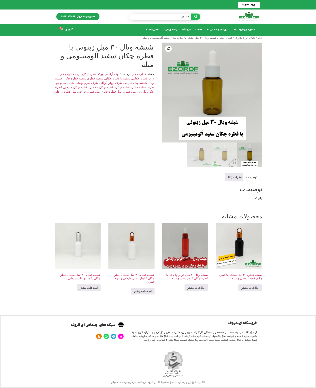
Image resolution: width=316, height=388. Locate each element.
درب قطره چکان (70, 74)
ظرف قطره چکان (142, 87)
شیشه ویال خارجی (135, 83)
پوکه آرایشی (111, 74)
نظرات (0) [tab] (235, 177)
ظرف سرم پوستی (87, 83)
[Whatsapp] (106, 336)
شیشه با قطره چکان (117, 78)
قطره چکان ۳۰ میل (101, 87)
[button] (168, 48)
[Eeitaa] (99, 336)
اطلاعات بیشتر (250, 288)
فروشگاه (186, 29)
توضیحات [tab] (251, 177)
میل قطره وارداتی (65, 91)
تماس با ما (154, 29)
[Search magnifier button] (195, 17)
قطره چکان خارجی (76, 87)
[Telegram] (113, 336)
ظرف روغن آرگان (111, 83)
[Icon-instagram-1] (121, 336)
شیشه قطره (95, 78)
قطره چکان (225, 37)
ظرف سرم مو (65, 83)
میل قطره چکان (111, 91)
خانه (259, 37)
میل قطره (129, 91)
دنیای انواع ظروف (246, 29)
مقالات (198, 29)
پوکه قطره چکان (92, 74)
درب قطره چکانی (143, 78)
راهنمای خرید (170, 29)
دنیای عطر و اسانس (220, 29)
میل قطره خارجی (89, 91)
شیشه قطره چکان (74, 78)
